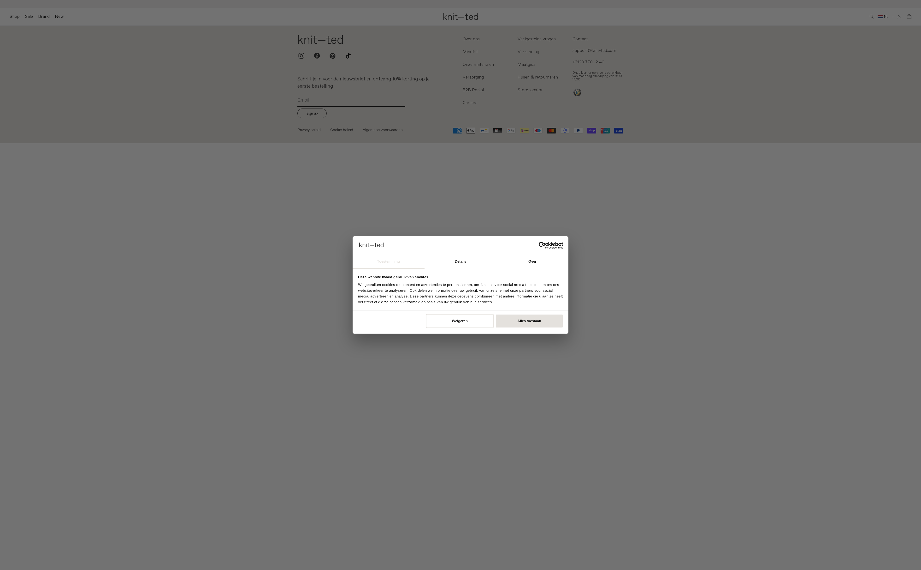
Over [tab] (532, 261)
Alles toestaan (529, 321)
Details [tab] (460, 261)
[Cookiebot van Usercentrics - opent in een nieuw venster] (542, 245)
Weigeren (460, 321)
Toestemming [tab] (388, 261)
